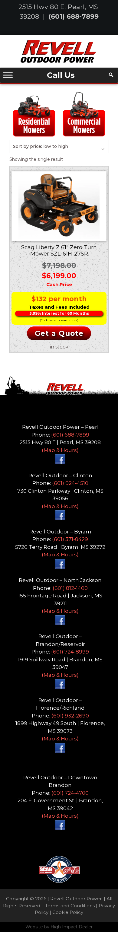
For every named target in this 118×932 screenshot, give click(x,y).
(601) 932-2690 (70, 716)
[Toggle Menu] (8, 75)
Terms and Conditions (70, 905)
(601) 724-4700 (70, 793)
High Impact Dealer (72, 927)
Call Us (61, 75)
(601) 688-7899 (73, 16)
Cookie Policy (67, 912)
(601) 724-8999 (70, 652)
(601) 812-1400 (70, 588)
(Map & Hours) (60, 450)
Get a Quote (59, 333)
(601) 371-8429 (70, 539)
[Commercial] (84, 113)
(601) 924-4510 (70, 483)
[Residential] (34, 113)
